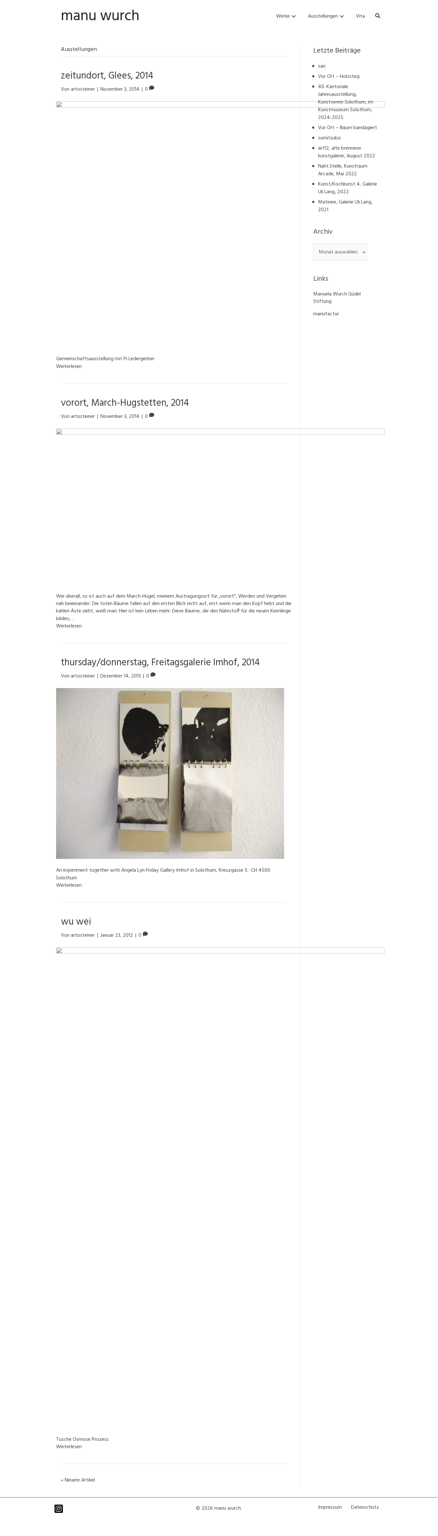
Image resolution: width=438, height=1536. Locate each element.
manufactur (326, 314)
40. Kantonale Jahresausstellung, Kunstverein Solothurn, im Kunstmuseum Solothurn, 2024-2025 (345, 102)
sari (321, 66)
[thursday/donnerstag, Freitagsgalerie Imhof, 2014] (170, 773)
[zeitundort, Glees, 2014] (220, 224)
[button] (294, 16)
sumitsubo (329, 138)
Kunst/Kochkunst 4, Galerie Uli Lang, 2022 (347, 188)
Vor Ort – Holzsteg (338, 76)
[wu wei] (220, 1187)
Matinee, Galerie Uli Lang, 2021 (345, 206)
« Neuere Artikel (78, 1480)
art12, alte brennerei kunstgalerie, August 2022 (346, 152)
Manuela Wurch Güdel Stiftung (337, 298)
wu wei (76, 922)
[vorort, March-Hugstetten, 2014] (220, 506)
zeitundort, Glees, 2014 (107, 76)
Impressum (330, 1507)
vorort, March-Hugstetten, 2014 (125, 403)
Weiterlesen (69, 366)
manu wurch (100, 16)
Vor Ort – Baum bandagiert (347, 128)
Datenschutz (365, 1507)
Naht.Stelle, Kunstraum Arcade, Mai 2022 (342, 170)
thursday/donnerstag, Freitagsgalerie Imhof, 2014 (160, 662)
